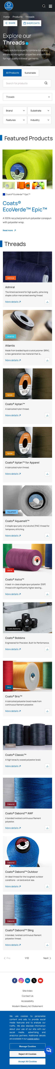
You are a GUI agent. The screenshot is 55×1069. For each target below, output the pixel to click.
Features (11, 120)
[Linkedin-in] (27, 980)
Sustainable (30, 72)
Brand (9, 110)
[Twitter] (34, 980)
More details (11, 301)
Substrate (36, 110)
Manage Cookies (27, 1046)
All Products (12, 72)
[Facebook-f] (14, 980)
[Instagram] (21, 980)
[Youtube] (40, 980)
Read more (8, 230)
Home (6, 16)
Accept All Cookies (27, 1061)
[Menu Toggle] (50, 6)
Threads (10, 96)
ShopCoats (33, 23)
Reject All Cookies (27, 1054)
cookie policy (33, 1038)
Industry (35, 120)
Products (17, 16)
